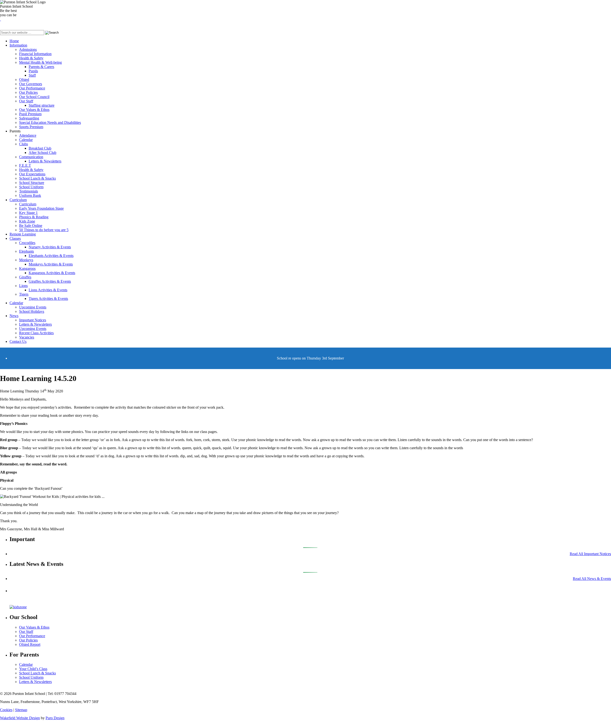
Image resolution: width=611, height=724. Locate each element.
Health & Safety (31, 58)
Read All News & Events (592, 579)
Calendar (26, 140)
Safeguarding (29, 118)
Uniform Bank (30, 195)
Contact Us (18, 341)
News (14, 316)
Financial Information (35, 54)
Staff (32, 75)
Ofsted (24, 80)
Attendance (27, 135)
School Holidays (31, 311)
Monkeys (26, 260)
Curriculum (18, 200)
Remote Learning (23, 234)
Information (18, 45)
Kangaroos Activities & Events (52, 273)
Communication (31, 157)
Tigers (23, 294)
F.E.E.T (25, 165)
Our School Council (34, 97)
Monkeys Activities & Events (51, 264)
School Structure (31, 183)
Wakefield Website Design (20, 718)
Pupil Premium (30, 114)
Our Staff (26, 101)
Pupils (33, 71)
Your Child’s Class (33, 669)
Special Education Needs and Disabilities (50, 122)
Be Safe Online (30, 226)
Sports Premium (31, 127)
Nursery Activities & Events (50, 247)
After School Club (42, 153)
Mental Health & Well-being (40, 62)
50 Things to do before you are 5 (43, 230)
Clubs (23, 144)
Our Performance (32, 88)
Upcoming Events (32, 307)
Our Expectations (32, 174)
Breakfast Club (40, 148)
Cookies (6, 710)
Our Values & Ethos (34, 110)
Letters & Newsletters (45, 161)
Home (14, 41)
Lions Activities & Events (48, 290)
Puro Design (55, 718)
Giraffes (25, 277)
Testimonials (28, 191)
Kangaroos (27, 268)
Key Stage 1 (28, 213)
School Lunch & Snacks (37, 178)
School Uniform (31, 187)
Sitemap (21, 710)
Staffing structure (41, 105)
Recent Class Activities (36, 333)
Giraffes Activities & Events (50, 281)
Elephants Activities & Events (51, 256)
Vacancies (26, 337)
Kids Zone (27, 221)
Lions (23, 286)
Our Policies (28, 92)
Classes (15, 238)
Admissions (28, 49)
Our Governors (30, 84)
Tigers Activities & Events (48, 299)
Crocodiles (27, 243)
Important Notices (32, 320)
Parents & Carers (41, 67)
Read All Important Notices (590, 554)
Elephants (26, 251)
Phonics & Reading (33, 217)
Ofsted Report (29, 644)
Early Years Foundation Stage (41, 208)
